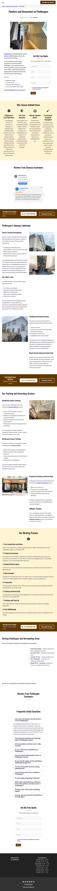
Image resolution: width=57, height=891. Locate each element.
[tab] (28, 726)
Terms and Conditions (43, 87)
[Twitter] (25, 881)
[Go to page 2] (28, 203)
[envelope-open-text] (35, 111)
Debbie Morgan (23, 188)
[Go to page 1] (27, 203)
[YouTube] (33, 881)
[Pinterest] (29, 881)
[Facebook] (23, 881)
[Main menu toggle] (3, 2)
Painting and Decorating (12, 6)
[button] (48, 2)
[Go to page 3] (29, 203)
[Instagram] (27, 881)
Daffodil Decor (8, 54)
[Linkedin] (31, 881)
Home (3, 6)
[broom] (48, 111)
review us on (22, 183)
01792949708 (10, 90)
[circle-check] (9, 111)
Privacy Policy (37, 88)
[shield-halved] (22, 111)
